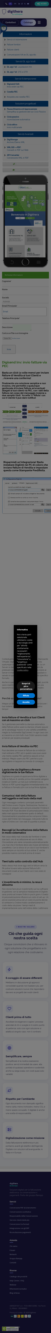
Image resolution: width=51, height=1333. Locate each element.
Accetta (26, 702)
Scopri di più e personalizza (26, 686)
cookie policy (22, 670)
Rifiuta (26, 695)
